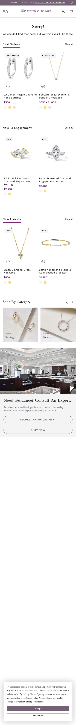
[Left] (67, 302)
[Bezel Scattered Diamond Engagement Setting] (55, 152)
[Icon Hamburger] (5, 11)
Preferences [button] (38, 702)
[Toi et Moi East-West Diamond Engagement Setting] (20, 152)
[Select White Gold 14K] (5, 107)
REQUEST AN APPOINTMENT (50, 3)
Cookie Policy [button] (32, 698)
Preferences (38, 715)
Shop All (69, 219)
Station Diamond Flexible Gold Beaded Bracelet (55, 271)
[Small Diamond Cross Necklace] (20, 243)
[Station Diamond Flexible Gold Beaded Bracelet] (55, 243)
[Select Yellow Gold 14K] (9, 107)
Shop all (69, 44)
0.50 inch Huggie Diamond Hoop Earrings (20, 96)
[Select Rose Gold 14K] (14, 107)
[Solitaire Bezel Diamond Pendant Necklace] (55, 68)
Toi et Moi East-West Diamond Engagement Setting (17, 181)
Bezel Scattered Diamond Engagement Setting (55, 180)
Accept (38, 708)
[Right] (72, 302)
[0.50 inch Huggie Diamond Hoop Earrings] (20, 68)
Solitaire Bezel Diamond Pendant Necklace (54, 96)
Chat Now (38, 430)
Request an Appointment (38, 419)
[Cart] (71, 11)
